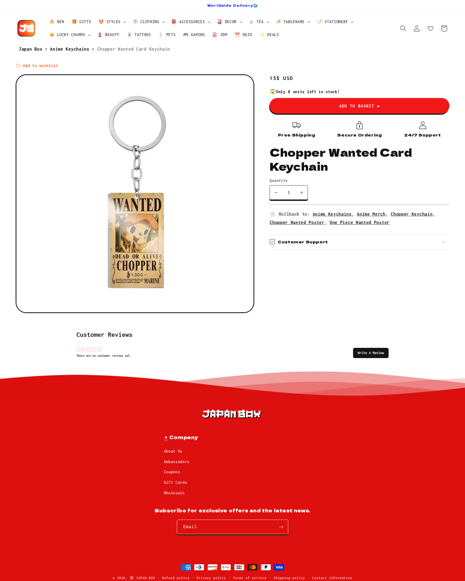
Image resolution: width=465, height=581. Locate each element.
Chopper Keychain (411, 213)
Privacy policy (211, 578)
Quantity (279, 180)
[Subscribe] (281, 527)
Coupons (172, 472)
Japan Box (32, 48)
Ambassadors (177, 461)
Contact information (332, 578)
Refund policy (175, 578)
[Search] (403, 28)
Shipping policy (289, 578)
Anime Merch (371, 213)
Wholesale (174, 493)
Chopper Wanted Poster (297, 222)
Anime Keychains (71, 48)
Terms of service (250, 578)
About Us (173, 451)
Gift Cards (175, 482)
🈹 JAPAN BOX (142, 578)
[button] (371, 353)
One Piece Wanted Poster (360, 222)
